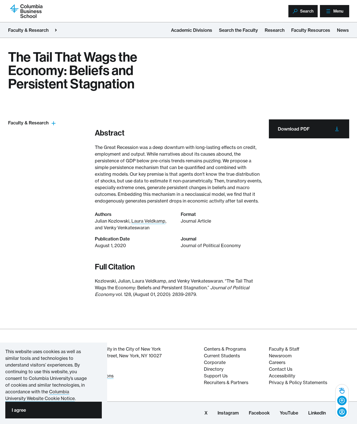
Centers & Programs (225, 349)
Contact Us (280, 369)
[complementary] (342, 401)
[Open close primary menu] (55, 30)
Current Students (222, 355)
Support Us (216, 376)
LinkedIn (317, 413)
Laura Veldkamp (148, 221)
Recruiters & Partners (226, 382)
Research (274, 30)
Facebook (259, 413)
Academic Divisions (191, 30)
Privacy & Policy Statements (298, 382)
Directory (213, 369)
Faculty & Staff (284, 349)
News (343, 30)
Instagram (228, 413)
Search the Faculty (238, 30)
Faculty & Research (28, 30)
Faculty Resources (310, 30)
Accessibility (282, 376)
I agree (19, 410)
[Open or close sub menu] (53, 123)
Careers (277, 362)
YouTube (289, 413)
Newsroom (280, 355)
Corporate (215, 362)
